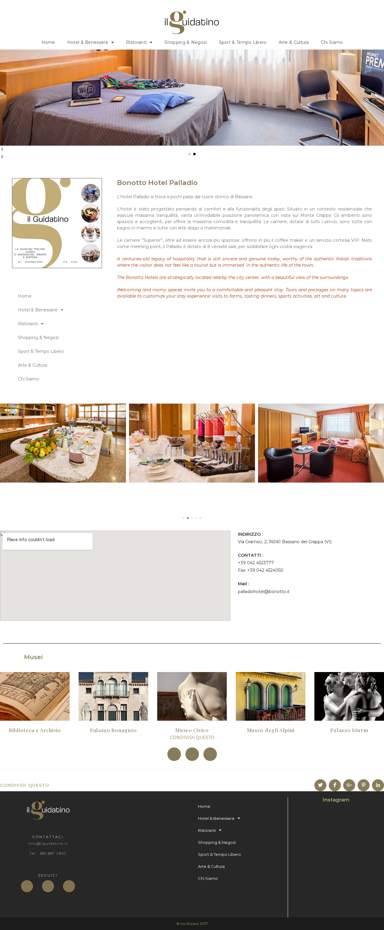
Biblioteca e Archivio (35, 730)
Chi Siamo (332, 42)
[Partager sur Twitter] (320, 785)
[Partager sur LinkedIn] (378, 785)
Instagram (336, 800)
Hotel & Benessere (87, 42)
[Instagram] (69, 886)
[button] (189, 154)
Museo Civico (191, 730)
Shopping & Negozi (185, 42)
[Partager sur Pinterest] (364, 785)
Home (48, 42)
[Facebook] (27, 886)
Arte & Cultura (294, 42)
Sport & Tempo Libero (243, 42)
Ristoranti (136, 42)
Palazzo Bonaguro (113, 730)
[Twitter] (48, 886)
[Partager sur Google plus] (349, 785)
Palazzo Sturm (349, 730)
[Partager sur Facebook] (335, 785)
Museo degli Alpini (271, 730)
